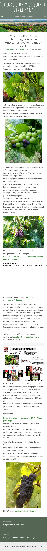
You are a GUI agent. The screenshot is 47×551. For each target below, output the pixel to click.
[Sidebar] (2, 16)
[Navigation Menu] (45, 16)
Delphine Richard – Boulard (25, 511)
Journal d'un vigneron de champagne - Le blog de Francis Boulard (23, 546)
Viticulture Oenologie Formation (25, 337)
